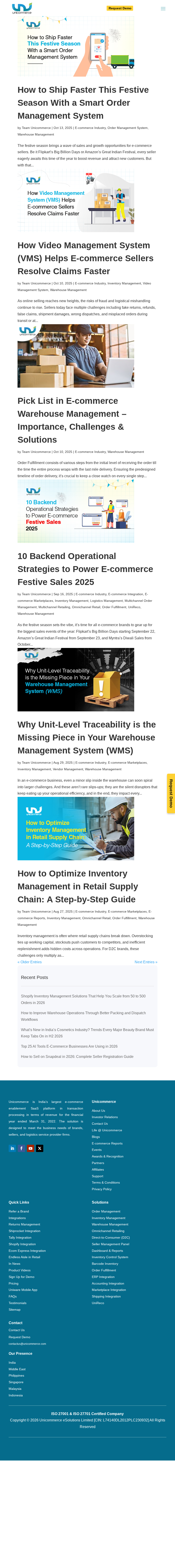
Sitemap (15, 1309)
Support (97, 1176)
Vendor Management (68, 769)
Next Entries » (146, 962)
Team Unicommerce (36, 128)
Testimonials (17, 1303)
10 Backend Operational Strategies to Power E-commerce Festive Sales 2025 (85, 569)
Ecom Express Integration (27, 1250)
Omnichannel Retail (86, 607)
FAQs (13, 1296)
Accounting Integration (108, 1283)
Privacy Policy (102, 1189)
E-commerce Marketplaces (127, 762)
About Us (98, 1110)
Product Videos (20, 1270)
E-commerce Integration (125, 594)
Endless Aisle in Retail (24, 1257)
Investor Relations (105, 1117)
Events (97, 1150)
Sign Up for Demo (21, 1277)
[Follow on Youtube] (30, 1148)
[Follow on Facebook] (21, 1148)
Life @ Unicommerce (107, 1130)
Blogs (96, 1137)
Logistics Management (106, 600)
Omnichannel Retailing (108, 1231)
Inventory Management (124, 283)
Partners (98, 1163)
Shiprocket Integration (24, 1231)
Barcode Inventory (105, 1263)
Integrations (17, 1218)
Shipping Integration (106, 1296)
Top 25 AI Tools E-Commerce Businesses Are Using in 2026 (69, 1046)
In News (14, 1263)
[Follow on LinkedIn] (12, 1148)
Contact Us (100, 1123)
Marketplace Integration (109, 1290)
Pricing (13, 1283)
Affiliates (98, 1169)
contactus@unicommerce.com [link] (27, 1343)
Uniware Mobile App (23, 1290)
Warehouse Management (36, 134)
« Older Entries (30, 962)
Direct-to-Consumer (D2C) (111, 1237)
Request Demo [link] (19, 1337)
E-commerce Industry (90, 128)
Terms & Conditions (106, 1182)
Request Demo (120, 8)
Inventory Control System (110, 1257)
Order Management (106, 1211)
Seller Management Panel (110, 1244)
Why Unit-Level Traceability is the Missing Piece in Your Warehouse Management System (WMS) (87, 737)
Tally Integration (20, 1237)
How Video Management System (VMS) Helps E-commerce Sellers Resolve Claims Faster (86, 258)
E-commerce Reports (107, 1143)
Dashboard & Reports (107, 1250)
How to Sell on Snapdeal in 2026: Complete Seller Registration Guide (77, 1057)
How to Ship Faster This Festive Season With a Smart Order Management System (83, 102)
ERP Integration (103, 1277)
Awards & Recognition (108, 1156)
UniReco (134, 607)
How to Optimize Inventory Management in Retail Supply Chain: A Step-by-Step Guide (78, 886)
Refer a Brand (19, 1211)
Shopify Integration (22, 1244)
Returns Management (24, 1224)
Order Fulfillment (114, 607)
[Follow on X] (39, 1148)
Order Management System (128, 128)
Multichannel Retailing (54, 607)
